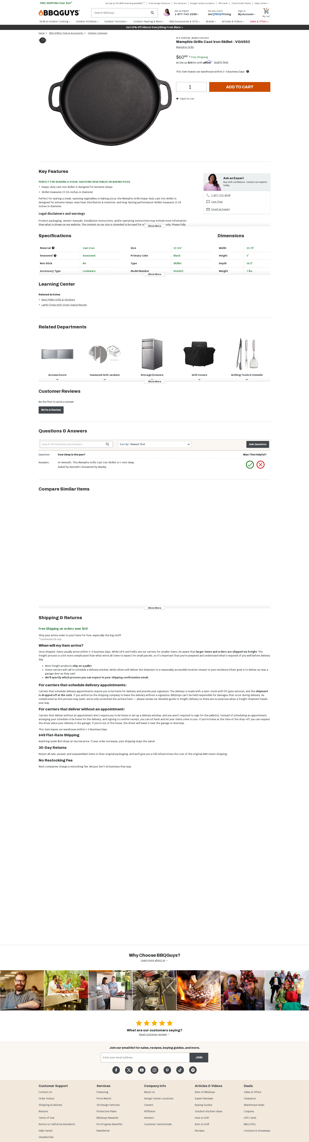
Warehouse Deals (254, 1105)
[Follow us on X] (129, 1070)
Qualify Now (221, 62)
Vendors (149, 1117)
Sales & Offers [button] (258, 21)
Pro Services (180, 3)
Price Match (104, 1098)
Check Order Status (241, 3)
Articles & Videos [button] (232, 21)
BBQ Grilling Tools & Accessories (66, 33)
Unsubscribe (46, 1137)
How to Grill (202, 1117)
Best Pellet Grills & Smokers (58, 299)
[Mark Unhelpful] (261, 465)
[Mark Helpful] (250, 465)
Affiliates (149, 1111)
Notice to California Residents (57, 1124)
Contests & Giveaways (257, 1130)
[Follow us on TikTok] (180, 1070)
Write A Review (51, 409)
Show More (154, 226)
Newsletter (103, 1130)
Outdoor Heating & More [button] (147, 21)
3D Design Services (108, 1105)
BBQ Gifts (250, 1124)
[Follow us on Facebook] (116, 1070)
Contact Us (45, 1092)
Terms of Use (46, 1117)
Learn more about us (153, 960)
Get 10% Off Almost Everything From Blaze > (154, 27)
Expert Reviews (204, 1098)
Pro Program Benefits (109, 1124)
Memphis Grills (185, 47)
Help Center (46, 1130)
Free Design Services (159, 3)
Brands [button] (210, 21)
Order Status (46, 1098)
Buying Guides (203, 1105)
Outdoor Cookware (97, 33)
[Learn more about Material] (53, 248)
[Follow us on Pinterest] (167, 1070)
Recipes (199, 1130)
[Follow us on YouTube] (141, 1070)
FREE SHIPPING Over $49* (56, 3)
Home (42, 33)
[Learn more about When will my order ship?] (248, 71)
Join (199, 1057)
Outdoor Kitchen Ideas (208, 1111)
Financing (102, 1092)
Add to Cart (239, 87)
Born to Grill (202, 1124)
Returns (43, 1111)
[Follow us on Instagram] (154, 1070)
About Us (149, 1092)
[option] (43, 43)
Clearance (250, 1098)
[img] (110, 99)
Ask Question (258, 444)
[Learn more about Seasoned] (55, 255)
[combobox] (154, 444)
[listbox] (43, 41)
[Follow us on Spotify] (193, 1070)
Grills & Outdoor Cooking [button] (54, 21)
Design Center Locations (202, 3)
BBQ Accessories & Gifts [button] (183, 21)
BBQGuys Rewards (107, 1117)
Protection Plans (107, 1111)
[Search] (152, 12)
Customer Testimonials (158, 1124)
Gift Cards (223, 3)
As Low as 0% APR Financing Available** (125, 3)
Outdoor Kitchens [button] (86, 21)
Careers (148, 1105)
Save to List (187, 98)
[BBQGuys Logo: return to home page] (64, 13)
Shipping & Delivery (50, 1105)
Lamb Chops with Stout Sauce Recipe (64, 305)
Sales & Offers (252, 1092)
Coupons (249, 1111)
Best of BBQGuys (205, 1092)
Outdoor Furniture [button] (115, 21)
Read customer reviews (153, 1034)
